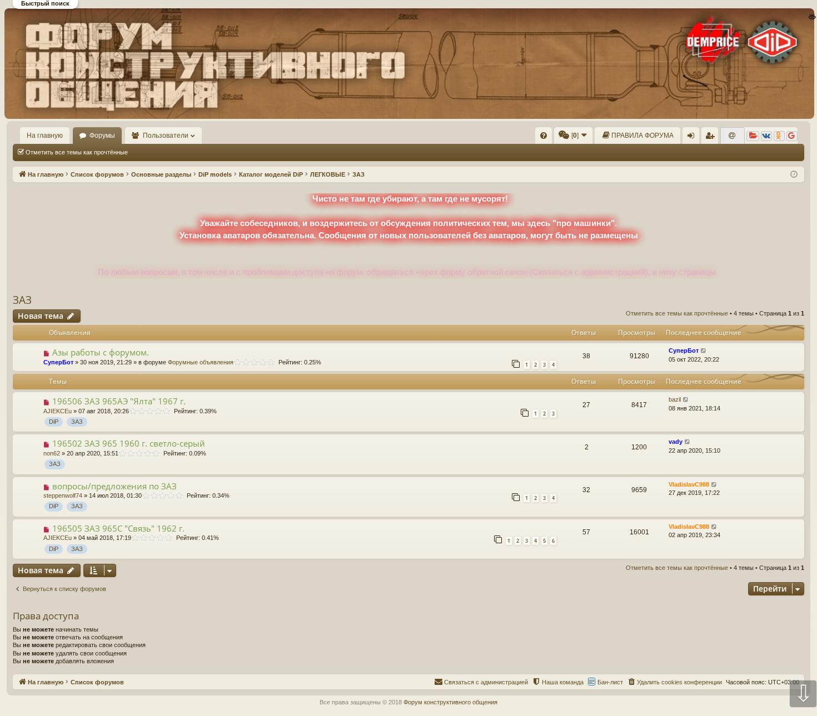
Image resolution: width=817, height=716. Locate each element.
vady (676, 441)
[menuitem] (543, 135)
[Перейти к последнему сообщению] (704, 351)
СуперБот (58, 362)
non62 (51, 453)
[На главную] (408, 63)
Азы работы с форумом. (100, 352)
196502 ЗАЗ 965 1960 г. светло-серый (128, 443)
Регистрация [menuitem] (712, 138)
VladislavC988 (689, 484)
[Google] (792, 136)
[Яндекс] (752, 136)
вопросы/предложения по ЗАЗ (114, 486)
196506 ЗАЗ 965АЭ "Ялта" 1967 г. (119, 401)
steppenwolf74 (62, 495)
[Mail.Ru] (732, 136)
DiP (53, 421)
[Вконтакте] (766, 136)
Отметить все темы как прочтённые (77, 152)
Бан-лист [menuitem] (610, 682)
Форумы (102, 135)
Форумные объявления (200, 362)
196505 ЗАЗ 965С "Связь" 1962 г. (118, 528)
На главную (45, 135)
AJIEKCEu (57, 411)
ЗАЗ (22, 300)
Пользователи (165, 135)
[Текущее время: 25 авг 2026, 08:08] (794, 174)
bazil (675, 399)
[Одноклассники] (779, 136)
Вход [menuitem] (693, 138)
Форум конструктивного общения (450, 702)
